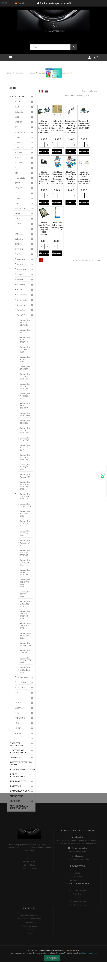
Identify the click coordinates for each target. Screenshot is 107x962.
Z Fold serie (22, 300)
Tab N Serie (21, 682)
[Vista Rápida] (40, 111)
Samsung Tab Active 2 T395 (25, 476)
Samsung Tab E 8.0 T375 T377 (25, 447)
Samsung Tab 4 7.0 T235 (25, 368)
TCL (16, 698)
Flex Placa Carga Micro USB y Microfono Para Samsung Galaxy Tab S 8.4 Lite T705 (71, 180)
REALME (18, 244)
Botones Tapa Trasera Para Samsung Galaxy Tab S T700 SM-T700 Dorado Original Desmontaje (70, 129)
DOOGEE (18, 142)
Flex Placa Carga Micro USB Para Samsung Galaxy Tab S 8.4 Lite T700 (57, 178)
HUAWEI (18, 153)
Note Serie (21, 285)
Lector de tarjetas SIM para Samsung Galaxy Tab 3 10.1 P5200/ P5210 (84, 179)
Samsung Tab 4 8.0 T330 (25, 422)
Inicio (11, 88)
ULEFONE (19, 708)
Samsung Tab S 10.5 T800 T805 (25, 604)
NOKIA (17, 219)
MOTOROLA (20, 208)
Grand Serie (21, 269)
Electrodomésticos (21, 769)
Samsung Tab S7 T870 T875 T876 (25, 660)
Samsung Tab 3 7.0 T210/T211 (25, 339)
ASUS (17, 107)
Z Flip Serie (21, 305)
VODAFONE (20, 718)
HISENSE (18, 163)
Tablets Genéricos (16, 744)
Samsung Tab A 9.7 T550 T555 (25, 523)
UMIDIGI (18, 703)
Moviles (15, 757)
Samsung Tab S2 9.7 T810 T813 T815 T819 (25, 614)
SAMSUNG (19, 249)
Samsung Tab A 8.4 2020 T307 (25, 396)
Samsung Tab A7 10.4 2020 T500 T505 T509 (25, 485)
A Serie (20, 254)
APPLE (17, 102)
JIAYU (17, 183)
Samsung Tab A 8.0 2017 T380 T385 (25, 457)
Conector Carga (20, 791)
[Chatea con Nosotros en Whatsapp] (103, 476)
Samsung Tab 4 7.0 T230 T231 (25, 359)
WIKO (17, 723)
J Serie (19, 275)
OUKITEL (19, 239)
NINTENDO (19, 224)
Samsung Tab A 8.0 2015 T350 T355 (25, 430)
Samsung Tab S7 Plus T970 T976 (25, 670)
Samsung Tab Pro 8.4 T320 (25, 414)
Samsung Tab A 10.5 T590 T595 (25, 562)
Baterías (15, 786)
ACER (17, 117)
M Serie (20, 280)
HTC (16, 173)
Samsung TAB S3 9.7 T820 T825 (25, 626)
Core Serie (21, 259)
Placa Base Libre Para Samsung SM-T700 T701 (57, 226)
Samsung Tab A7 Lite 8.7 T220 (25, 349)
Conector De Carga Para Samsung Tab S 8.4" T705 (84, 124)
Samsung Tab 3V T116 (25, 331)
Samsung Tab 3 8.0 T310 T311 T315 (25, 406)
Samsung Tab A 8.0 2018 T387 (25, 467)
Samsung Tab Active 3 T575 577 (25, 543)
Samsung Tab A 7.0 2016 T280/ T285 (25, 376)
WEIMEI (18, 728)
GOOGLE (18, 148)
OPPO (17, 229)
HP (16, 168)
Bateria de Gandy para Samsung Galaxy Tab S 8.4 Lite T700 (57, 125)
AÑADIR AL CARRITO (44, 151)
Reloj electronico (18, 775)
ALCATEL (19, 112)
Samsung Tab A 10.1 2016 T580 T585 (25, 552)
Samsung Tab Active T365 (25, 439)
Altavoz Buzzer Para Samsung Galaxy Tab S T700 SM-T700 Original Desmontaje (44, 128)
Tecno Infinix (20, 178)
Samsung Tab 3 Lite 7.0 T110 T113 (25, 322)
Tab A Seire (21, 310)
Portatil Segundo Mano (21, 763)
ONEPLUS (19, 234)
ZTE (16, 738)
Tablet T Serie (22, 315)
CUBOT (18, 137)
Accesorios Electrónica (18, 751)
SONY (17, 693)
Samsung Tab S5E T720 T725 (25, 594)
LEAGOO (18, 198)
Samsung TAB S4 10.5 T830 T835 (25, 635)
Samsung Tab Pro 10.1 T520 (25, 505)
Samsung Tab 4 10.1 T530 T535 (25, 513)
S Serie (20, 290)
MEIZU (17, 214)
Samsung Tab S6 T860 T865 (25, 644)
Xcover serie (22, 295)
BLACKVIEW (20, 132)
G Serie (20, 264)
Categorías (17, 96)
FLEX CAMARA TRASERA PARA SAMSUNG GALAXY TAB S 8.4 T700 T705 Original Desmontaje (44, 182)
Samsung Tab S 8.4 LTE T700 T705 (25, 572)
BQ (16, 127)
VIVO (17, 713)
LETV (17, 203)
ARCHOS (18, 122)
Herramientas (19, 781)
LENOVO (18, 188)
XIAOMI (18, 733)
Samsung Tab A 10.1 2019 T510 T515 (25, 496)
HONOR (18, 158)
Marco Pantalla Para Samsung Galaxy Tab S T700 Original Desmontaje (44, 230)
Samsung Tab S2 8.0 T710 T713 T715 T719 (25, 583)
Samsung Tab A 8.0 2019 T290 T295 (25, 386)
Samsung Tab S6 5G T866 (25, 651)
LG (16, 193)
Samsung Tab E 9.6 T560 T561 (25, 533)
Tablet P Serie (22, 677)
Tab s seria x (22, 688)
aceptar (52, 958)
